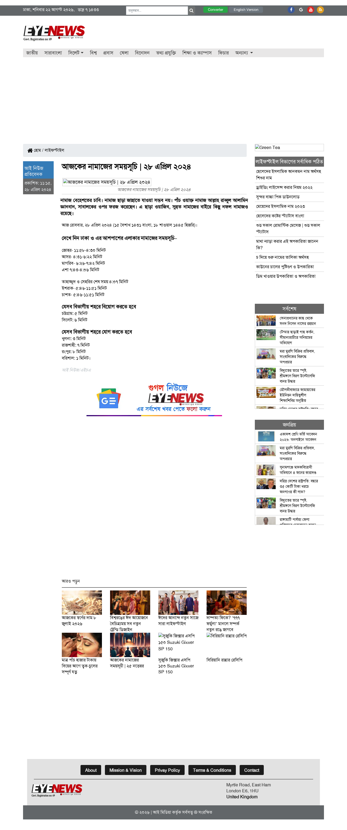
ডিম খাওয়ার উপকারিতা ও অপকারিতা (286, 276)
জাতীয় (32, 53)
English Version (246, 9)
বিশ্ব (93, 53)
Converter (215, 9)
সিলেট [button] (73, 53)
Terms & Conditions (212, 770)
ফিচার (223, 53)
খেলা (124, 53)
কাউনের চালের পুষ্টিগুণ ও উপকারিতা (285, 267)
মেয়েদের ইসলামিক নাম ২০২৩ (280, 206)
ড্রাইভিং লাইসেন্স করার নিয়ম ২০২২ (284, 187)
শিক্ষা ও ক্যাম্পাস (197, 53)
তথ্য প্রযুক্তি (166, 53)
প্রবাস (108, 53)
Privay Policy (167, 770)
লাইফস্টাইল (54, 150)
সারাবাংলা (53, 53)
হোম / (38, 150)
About (91, 770)
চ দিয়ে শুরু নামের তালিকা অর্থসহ (282, 257)
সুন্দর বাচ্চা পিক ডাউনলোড (278, 197)
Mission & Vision (126, 770)
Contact (251, 770)
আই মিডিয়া (162, 812)
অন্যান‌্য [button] (242, 53)
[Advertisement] (173, 98)
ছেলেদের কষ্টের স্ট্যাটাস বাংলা (280, 216)
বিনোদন (142, 53)
